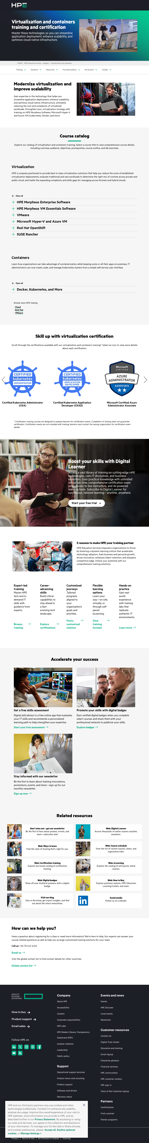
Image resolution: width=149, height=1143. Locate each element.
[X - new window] (20, 1047)
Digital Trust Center (110, 1042)
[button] (84, 1105)
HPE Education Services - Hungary (36, 63)
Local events (107, 1013)
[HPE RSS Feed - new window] (20, 1053)
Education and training (112, 1048)
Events (104, 1001)
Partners (107, 1101)
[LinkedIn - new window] (14, 1047)
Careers (60, 1013)
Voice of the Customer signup (115, 1091)
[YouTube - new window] (14, 1053)
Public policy (63, 1056)
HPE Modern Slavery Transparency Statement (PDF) (73, 1035)
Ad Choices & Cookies (48, 1138)
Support (63, 1066)
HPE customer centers (111, 1079)
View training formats (97, 624)
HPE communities (109, 1072)
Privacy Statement (45, 1119)
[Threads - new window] (32, 1047)
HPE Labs (61, 1026)
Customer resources (115, 1030)
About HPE (62, 1001)
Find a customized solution (73, 624)
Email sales (18, 1026)
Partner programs (109, 1119)
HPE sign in (106, 1085)
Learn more (125, 627)
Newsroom (106, 1020)
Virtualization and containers (61, 63)
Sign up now (21, 793)
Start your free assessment (29, 727)
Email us (16, 952)
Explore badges (85, 727)
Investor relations (65, 1044)
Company (63, 995)
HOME (19, 63)
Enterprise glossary (110, 1060)
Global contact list (22, 965)
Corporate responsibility (68, 1020)
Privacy (15, 1138)
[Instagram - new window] (26, 1047)
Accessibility (63, 1007)
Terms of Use (28, 1138)
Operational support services (71, 1072)
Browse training (18, 626)
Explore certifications (47, 626)
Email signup (107, 1054)
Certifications (107, 1107)
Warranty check (64, 1096)
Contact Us (106, 1036)
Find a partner (107, 1113)
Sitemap (67, 1138)
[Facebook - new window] (39, 1047)
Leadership (62, 1050)
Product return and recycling (70, 1078)
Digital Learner (112, 489)
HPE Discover (107, 1007)
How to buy (19, 1012)
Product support (22, 1019)
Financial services (109, 1066)
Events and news (112, 995)
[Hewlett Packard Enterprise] (19, 5)
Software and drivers (67, 1090)
